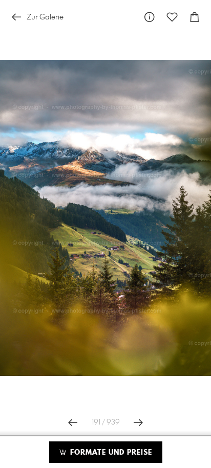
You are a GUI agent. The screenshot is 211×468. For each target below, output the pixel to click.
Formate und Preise (110, 452)
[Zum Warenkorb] (194, 17)
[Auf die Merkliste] (172, 17)
